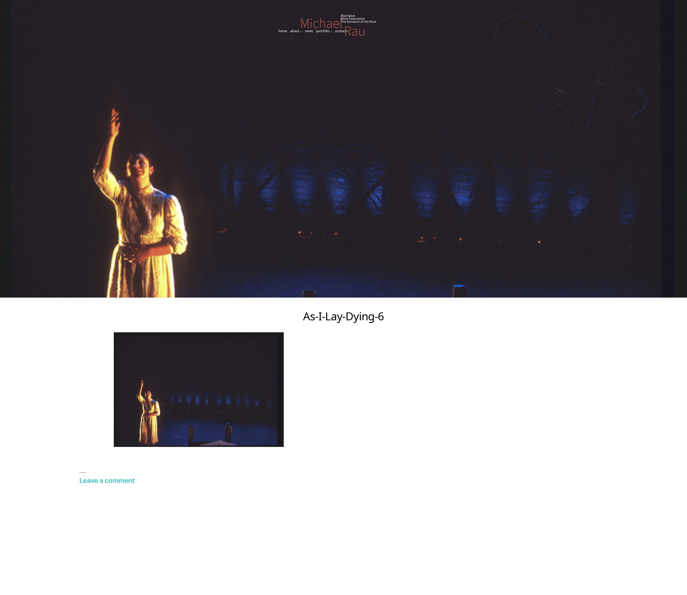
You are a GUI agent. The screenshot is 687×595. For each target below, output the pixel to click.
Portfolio (322, 31)
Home (282, 31)
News (309, 31)
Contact (341, 31)
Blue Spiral (348, 16)
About (294, 31)
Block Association (353, 18)
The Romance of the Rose (358, 21)
